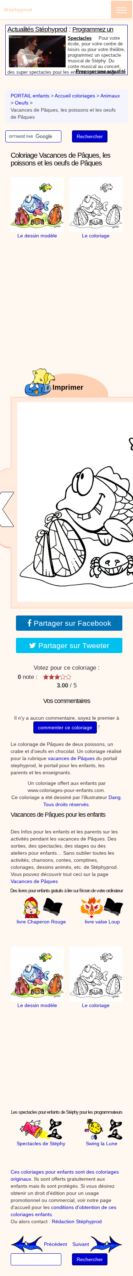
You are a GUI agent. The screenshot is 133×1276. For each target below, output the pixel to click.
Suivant (81, 1244)
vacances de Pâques (71, 758)
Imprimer (67, 387)
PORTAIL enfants (30, 96)
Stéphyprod (18, 9)
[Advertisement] (73, 283)
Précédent (55, 1244)
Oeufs (21, 103)
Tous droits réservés (66, 804)
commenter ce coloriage (65, 727)
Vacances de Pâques (34, 881)
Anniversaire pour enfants (96, 40)
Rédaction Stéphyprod (77, 1221)
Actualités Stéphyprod (37, 31)
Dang (115, 797)
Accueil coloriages (75, 96)
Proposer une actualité (101, 73)
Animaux (110, 96)
